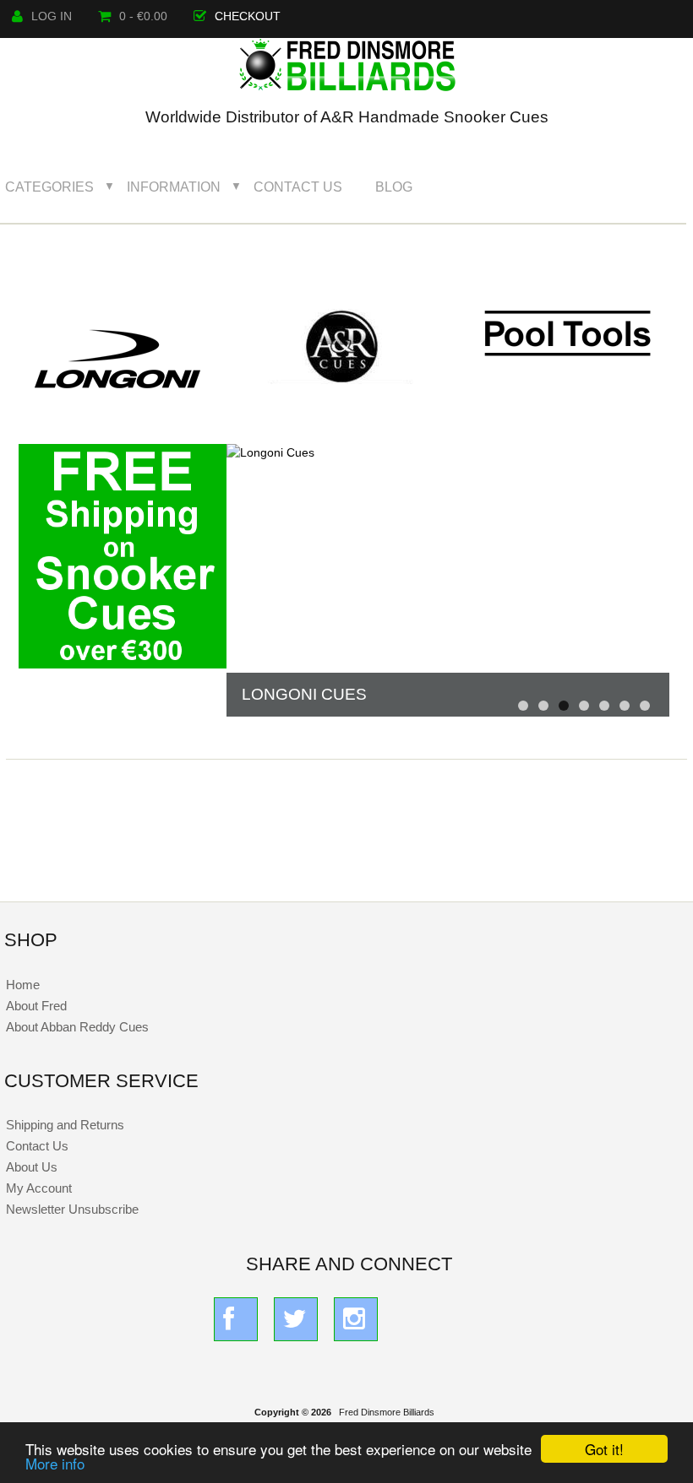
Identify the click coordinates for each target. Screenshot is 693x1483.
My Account (39, 1188)
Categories (49, 186)
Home (23, 984)
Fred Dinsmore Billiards (386, 1412)
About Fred (36, 1006)
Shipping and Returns (65, 1125)
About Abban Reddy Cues (77, 1027)
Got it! (604, 1448)
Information (174, 186)
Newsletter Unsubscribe (72, 1209)
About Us (31, 1167)
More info (55, 1463)
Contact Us (298, 186)
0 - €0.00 (143, 16)
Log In (51, 16)
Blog (393, 186)
